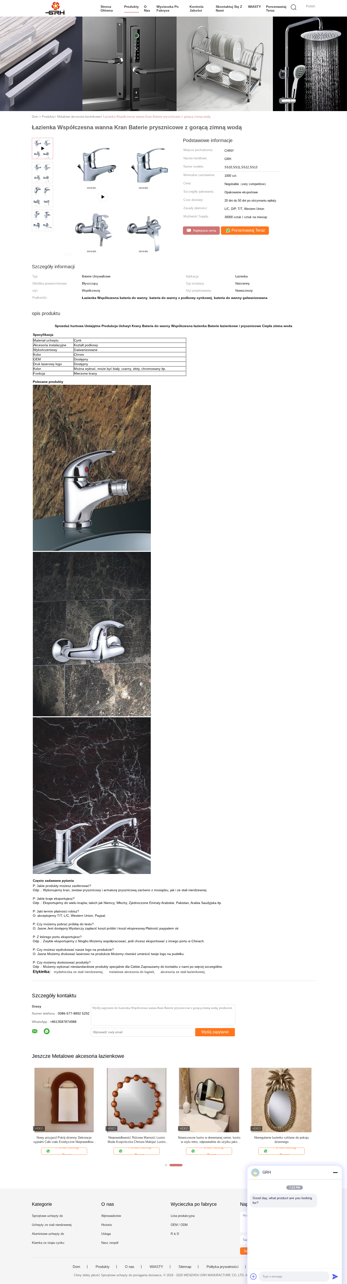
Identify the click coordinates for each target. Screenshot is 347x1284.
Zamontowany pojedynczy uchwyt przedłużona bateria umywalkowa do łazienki (209, 1140)
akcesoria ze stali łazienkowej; (183, 972)
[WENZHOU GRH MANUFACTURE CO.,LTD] (55, 8)
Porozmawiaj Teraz (276, 8)
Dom (76, 1266)
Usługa (106, 1234)
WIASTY (254, 7)
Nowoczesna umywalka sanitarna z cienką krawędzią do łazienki (282, 1140)
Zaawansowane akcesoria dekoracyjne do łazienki (64, 1140)
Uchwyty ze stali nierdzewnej (52, 1225)
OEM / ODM (179, 1225)
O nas (147, 8)
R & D (175, 1234)
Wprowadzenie (111, 1216)
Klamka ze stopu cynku (48, 1243)
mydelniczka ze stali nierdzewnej (78, 972)
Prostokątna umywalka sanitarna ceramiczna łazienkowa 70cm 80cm (136, 1140)
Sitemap (184, 1266)
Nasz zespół (109, 1243)
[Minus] (335, 1172)
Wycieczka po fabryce (168, 8)
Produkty (131, 7)
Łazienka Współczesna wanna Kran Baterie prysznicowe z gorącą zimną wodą (156, 116)
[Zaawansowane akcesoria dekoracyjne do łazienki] (64, 1100)
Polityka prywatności (222, 1266)
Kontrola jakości (196, 8)
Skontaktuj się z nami (229, 8)
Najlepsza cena (204, 230)
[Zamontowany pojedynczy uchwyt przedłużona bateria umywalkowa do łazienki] (209, 1100)
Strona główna (107, 8)
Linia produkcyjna (183, 1216)
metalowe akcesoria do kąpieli (131, 972)
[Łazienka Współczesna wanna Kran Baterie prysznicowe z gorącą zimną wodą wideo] (114, 255)
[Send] (335, 1276)
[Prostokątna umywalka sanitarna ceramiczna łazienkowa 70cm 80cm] (136, 1100)
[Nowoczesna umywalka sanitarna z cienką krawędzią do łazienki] (281, 1100)
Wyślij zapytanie (215, 1032)
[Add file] (253, 1276)
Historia (106, 1225)
